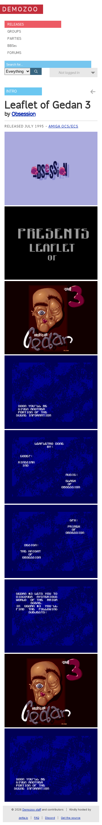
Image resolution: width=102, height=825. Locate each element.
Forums (14, 53)
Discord (50, 817)
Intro (11, 91)
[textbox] (48, 64)
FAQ (36, 817)
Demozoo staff (31, 809)
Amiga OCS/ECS (63, 126)
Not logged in (69, 72)
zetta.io (23, 817)
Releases (15, 24)
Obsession (23, 113)
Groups (14, 31)
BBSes (12, 45)
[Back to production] (92, 92)
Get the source (70, 817)
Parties (14, 38)
